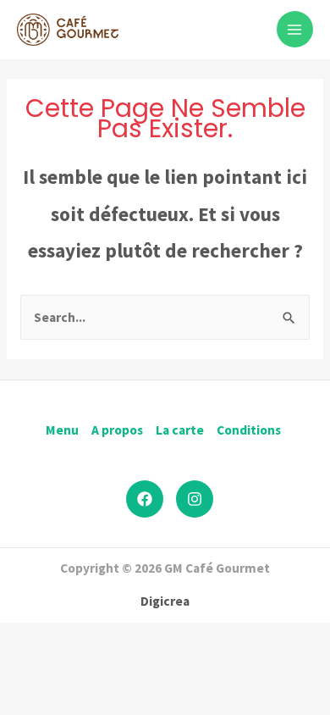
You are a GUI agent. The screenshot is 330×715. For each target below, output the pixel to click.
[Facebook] (144, 499)
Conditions (249, 430)
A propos (117, 430)
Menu (62, 430)
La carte (180, 430)
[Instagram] (194, 499)
